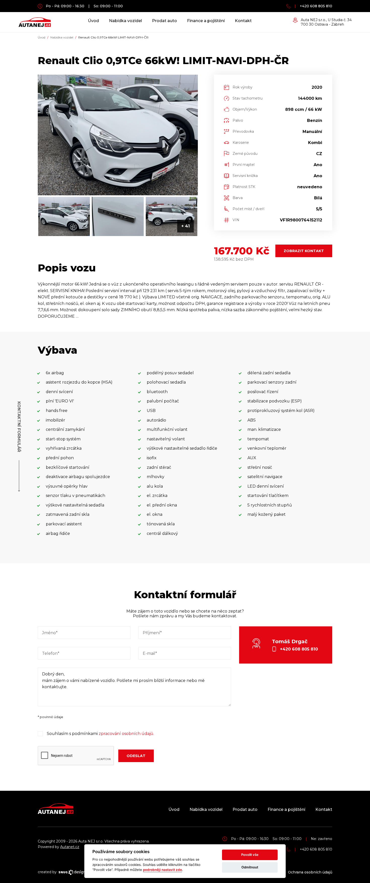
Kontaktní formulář (19, 426)
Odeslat (136, 756)
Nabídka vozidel (125, 20)
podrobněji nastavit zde (162, 870)
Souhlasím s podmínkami (100, 733)
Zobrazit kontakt (304, 251)
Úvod (93, 20)
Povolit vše (249, 855)
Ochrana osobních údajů (310, 872)
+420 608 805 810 (316, 6)
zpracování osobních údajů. (126, 733)
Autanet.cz (69, 847)
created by (48, 872)
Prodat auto (164, 20)
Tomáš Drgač (295, 645)
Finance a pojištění (206, 20)
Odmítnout (249, 867)
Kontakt (243, 20)
